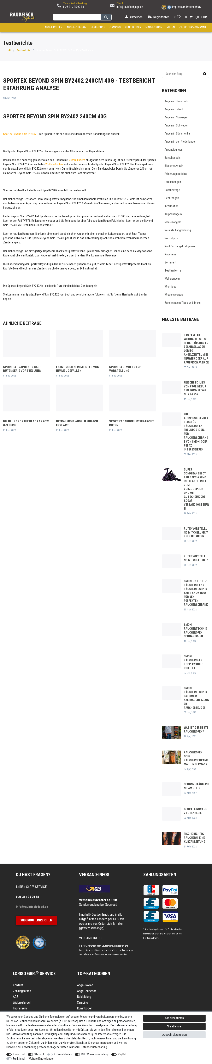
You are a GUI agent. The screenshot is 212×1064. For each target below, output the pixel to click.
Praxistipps (171, 238)
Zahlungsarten (159, 874)
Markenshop (154, 27)
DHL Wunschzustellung (94, 1054)
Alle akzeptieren (174, 1018)
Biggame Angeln (174, 165)
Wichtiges (170, 286)
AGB (15, 997)
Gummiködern (77, 160)
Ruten (171, 27)
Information (171, 206)
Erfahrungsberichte (176, 173)
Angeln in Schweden (176, 125)
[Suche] (106, 17)
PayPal (122, 1054)
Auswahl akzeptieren (174, 1034)
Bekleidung (98, 27)
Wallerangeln (172, 278)
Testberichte (23, 50)
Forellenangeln (173, 181)
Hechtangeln (172, 198)
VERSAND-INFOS (94, 874)
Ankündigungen (174, 149)
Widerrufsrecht (23, 1002)
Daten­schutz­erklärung (94, 1047)
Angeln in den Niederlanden (180, 141)
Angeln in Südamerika (177, 133)
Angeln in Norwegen (176, 117)
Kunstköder (133, 27)
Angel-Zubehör (77, 27)
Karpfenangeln (173, 214)
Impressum (179, 6)
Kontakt (18, 985)
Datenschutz (193, 6)
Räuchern (170, 254)
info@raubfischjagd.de (130, 6)
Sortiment (170, 262)
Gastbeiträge (172, 190)
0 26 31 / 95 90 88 (73, 6)
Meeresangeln (173, 222)
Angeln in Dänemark (176, 101)
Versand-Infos (120, 954)
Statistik (39, 1054)
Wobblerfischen (54, 164)
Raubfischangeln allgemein (180, 246)
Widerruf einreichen (36, 920)
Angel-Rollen (53, 27)
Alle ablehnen (174, 1026)
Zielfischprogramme (193, 27)
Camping (115, 27)
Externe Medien (63, 1054)
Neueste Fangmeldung (178, 230)
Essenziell (19, 1054)
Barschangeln (173, 157)
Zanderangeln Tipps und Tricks (183, 302)
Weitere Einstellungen (41, 1058)
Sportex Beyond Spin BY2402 (19, 134)
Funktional (19, 1058)
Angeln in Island (174, 109)
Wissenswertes (174, 294)
